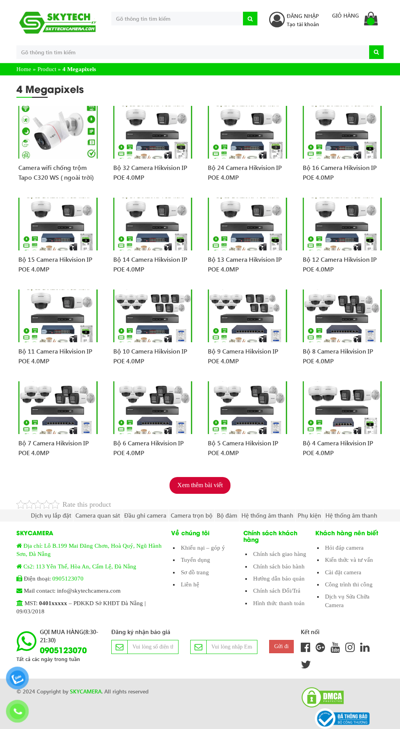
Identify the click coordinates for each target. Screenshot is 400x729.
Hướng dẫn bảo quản (279, 578)
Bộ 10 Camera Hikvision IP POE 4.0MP (150, 356)
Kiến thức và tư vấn (349, 560)
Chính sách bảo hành (279, 566)
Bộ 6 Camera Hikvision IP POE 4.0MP (148, 448)
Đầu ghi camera (145, 515)
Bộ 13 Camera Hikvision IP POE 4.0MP (245, 264)
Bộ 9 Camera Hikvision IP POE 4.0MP (243, 356)
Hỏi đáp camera (344, 548)
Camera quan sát (97, 515)
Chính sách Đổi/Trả (276, 591)
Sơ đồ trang (195, 572)
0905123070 (68, 578)
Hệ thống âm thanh (267, 515)
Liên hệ (190, 584)
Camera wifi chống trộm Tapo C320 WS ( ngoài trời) (56, 172)
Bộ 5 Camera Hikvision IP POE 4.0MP (243, 448)
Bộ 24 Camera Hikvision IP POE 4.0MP (245, 172)
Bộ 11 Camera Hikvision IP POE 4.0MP (55, 356)
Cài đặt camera (343, 572)
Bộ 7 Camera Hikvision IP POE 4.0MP (53, 448)
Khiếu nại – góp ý (203, 548)
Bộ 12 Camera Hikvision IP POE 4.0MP (340, 264)
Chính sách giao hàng (279, 554)
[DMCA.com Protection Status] (320, 697)
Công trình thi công (349, 584)
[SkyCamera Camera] (58, 23)
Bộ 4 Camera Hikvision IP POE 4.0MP (338, 448)
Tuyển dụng (195, 560)
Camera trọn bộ (191, 515)
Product (47, 69)
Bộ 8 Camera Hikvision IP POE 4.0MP (338, 356)
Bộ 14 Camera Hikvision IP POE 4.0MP (150, 264)
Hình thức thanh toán (279, 603)
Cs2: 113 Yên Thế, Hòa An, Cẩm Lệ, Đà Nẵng (79, 566)
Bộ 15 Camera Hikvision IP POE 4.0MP (55, 264)
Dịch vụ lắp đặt (51, 515)
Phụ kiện (309, 515)
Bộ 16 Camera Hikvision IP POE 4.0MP (340, 172)
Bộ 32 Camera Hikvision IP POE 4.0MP (150, 172)
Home (23, 69)
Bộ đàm (227, 515)
